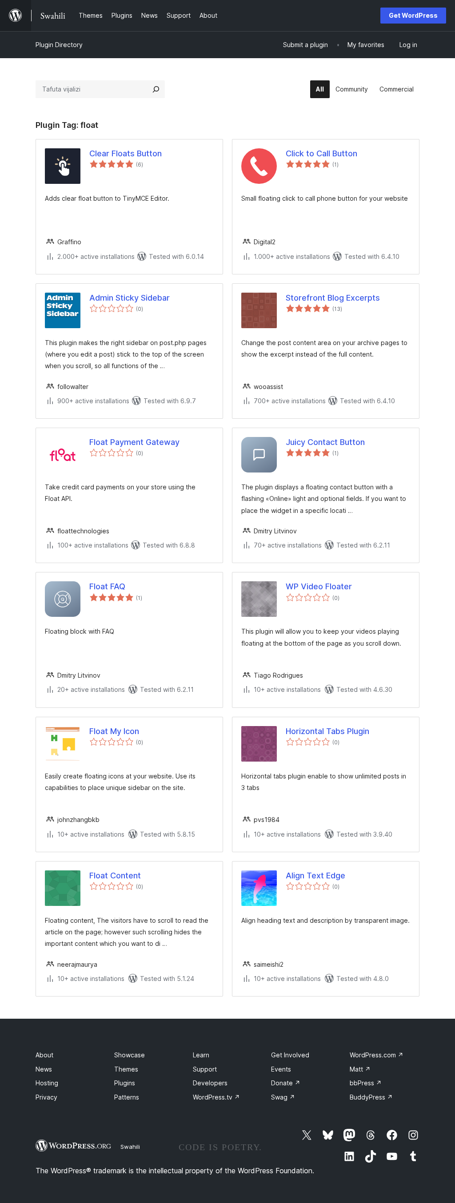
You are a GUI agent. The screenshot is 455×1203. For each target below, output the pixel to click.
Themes (126, 1069)
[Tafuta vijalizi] (156, 89)
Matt (360, 1069)
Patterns (126, 1097)
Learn (201, 1055)
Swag (283, 1097)
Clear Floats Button (125, 153)
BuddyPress (371, 1097)
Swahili (130, 1146)
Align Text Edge (315, 875)
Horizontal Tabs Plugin (327, 731)
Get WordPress (413, 15)
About (44, 1055)
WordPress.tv (216, 1097)
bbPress (366, 1083)
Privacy (46, 1097)
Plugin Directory (59, 44)
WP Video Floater (319, 586)
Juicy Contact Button (325, 442)
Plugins (124, 1083)
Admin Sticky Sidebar (129, 297)
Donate (285, 1083)
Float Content (115, 875)
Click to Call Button (321, 153)
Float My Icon (114, 731)
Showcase (129, 1055)
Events (281, 1069)
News (44, 1069)
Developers (210, 1083)
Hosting (47, 1083)
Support (205, 1069)
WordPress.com (376, 1055)
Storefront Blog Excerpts (333, 297)
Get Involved (290, 1055)
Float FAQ (107, 586)
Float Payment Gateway (134, 442)
